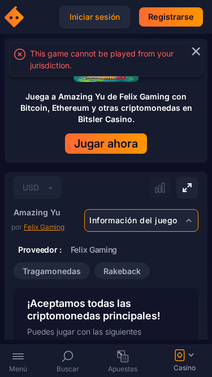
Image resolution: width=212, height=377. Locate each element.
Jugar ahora (106, 143)
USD (31, 187)
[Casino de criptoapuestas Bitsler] (16, 17)
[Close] (194, 51)
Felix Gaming (44, 227)
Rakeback (122, 271)
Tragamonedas (52, 271)
